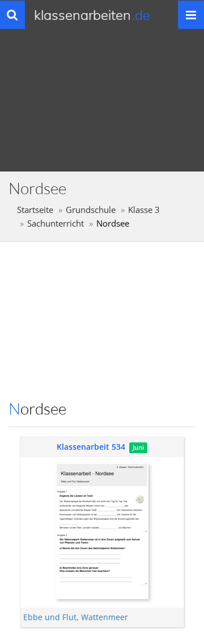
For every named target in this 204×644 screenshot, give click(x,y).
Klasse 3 (144, 210)
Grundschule (91, 210)
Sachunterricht (55, 223)
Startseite (35, 210)
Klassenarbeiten (92, 14)
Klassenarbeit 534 (91, 446)
